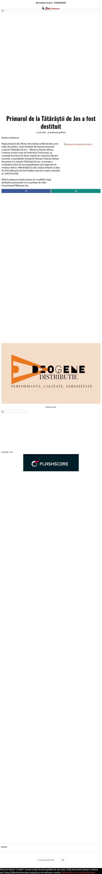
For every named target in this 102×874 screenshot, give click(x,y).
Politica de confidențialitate (81, 872)
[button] (63, 860)
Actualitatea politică (57, 132)
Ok (62, 872)
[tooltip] (26, 191)
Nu (65, 872)
